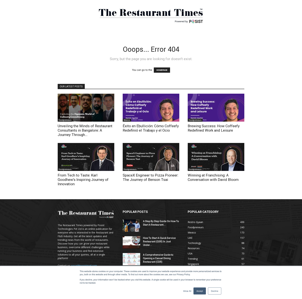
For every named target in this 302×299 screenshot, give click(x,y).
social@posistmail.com (84, 265)
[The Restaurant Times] (151, 14)
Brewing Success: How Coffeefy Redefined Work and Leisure (214, 128)
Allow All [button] (187, 290)
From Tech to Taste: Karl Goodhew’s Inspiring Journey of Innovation (83, 179)
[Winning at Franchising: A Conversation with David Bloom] (216, 157)
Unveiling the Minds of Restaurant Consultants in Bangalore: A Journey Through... (85, 130)
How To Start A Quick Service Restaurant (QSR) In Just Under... (159, 241)
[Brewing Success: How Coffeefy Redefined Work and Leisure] (216, 108)
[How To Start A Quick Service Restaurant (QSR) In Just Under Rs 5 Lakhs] (131, 242)
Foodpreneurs (65, 120)
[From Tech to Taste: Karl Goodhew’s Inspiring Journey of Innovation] (86, 157)
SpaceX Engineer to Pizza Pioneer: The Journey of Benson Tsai (150, 177)
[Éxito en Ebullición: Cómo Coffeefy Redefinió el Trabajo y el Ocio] (151, 108)
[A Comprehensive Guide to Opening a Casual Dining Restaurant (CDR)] (131, 259)
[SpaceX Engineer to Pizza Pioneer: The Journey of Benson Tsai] (151, 157)
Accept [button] (199, 290)
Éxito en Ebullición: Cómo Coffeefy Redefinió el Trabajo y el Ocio (151, 128)
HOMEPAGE (161, 70)
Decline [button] (214, 290)
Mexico (127, 120)
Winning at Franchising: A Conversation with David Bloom (213, 177)
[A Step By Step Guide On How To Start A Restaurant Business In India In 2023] (131, 225)
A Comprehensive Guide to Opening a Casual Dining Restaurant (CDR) (158, 258)
